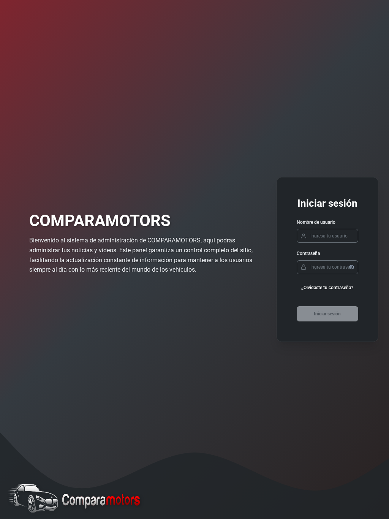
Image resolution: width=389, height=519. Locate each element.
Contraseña (308, 253)
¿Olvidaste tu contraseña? (327, 287)
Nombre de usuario (316, 222)
